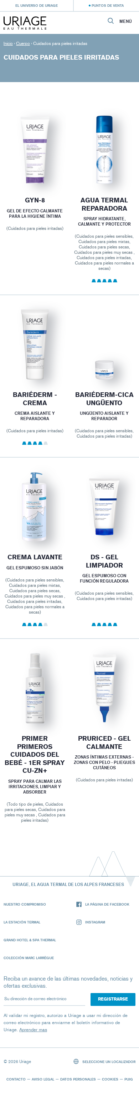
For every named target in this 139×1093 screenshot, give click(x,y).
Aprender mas (33, 1029)
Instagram (95, 922)
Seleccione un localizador (108, 1061)
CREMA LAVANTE (34, 557)
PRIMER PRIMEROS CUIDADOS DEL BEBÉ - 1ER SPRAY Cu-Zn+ (35, 755)
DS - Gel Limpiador (104, 561)
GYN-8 (35, 200)
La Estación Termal (22, 922)
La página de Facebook (107, 904)
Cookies (110, 1079)
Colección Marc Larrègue (29, 958)
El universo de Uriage (36, 5)
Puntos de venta (108, 5)
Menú (125, 21)
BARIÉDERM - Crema (34, 399)
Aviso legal (43, 1079)
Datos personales (78, 1079)
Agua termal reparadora (104, 204)
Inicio (8, 43)
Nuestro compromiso (25, 904)
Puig (128, 1079)
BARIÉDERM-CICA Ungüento (104, 399)
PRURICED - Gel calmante (104, 743)
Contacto (16, 1079)
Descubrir (34, 168)
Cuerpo (23, 43)
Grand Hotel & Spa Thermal (30, 940)
